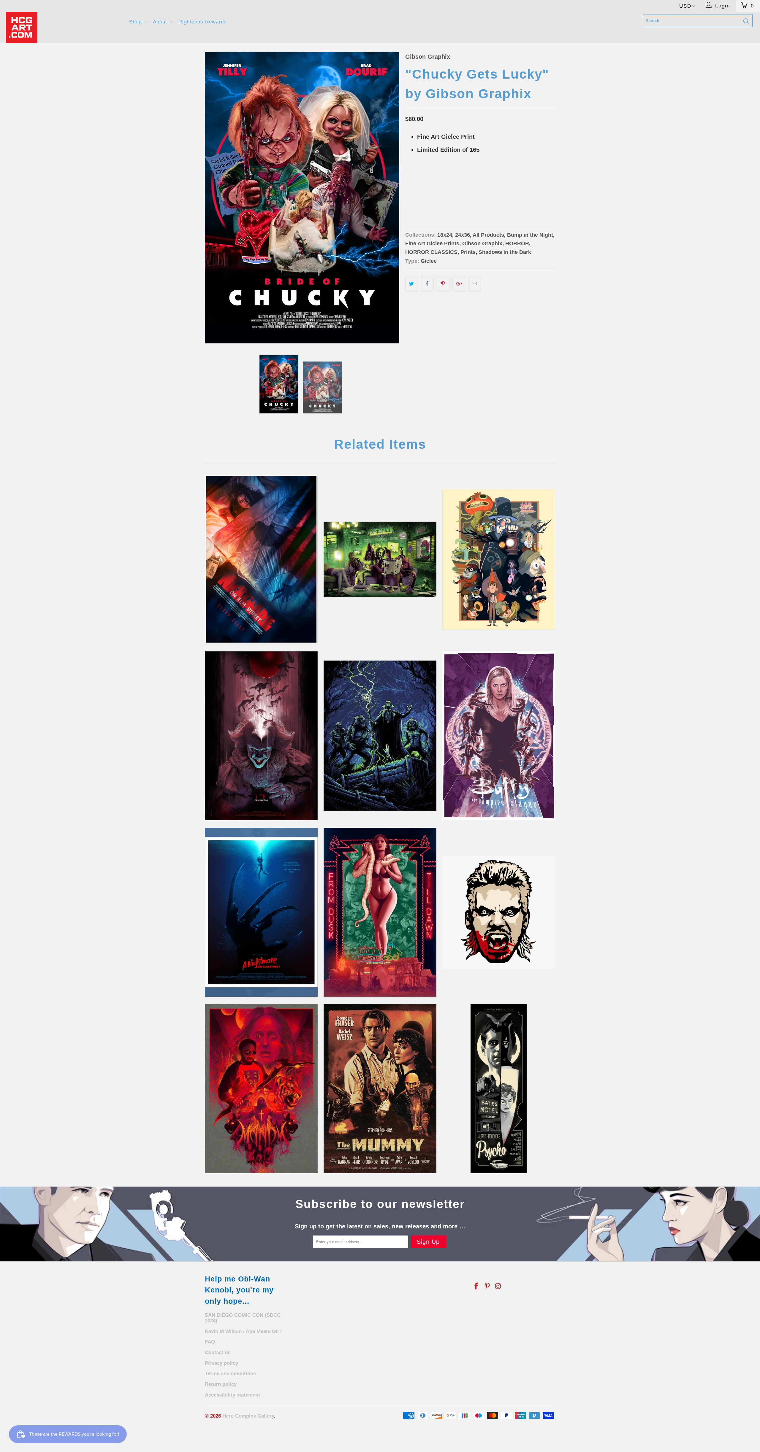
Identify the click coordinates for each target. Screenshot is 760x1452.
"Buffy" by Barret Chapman (498, 735)
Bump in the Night (530, 235)
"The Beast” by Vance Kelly (261, 1088)
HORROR (517, 243)
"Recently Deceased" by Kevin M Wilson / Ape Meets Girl (380, 559)
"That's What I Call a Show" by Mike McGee (380, 912)
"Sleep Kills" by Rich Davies (261, 559)
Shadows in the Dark (505, 252)
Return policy (221, 1384)
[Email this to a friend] (474, 284)
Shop (136, 22)
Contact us (217, 1352)
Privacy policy (221, 1363)
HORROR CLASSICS (431, 252)
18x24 (433, 194)
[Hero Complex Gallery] (64, 27)
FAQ (210, 1342)
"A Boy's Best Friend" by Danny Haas (498, 1088)
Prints (468, 252)
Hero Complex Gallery (248, 1416)
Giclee (429, 261)
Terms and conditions (230, 1373)
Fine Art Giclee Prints (432, 243)
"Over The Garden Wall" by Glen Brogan (498, 559)
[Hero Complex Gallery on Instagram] (498, 1286)
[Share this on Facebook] (427, 284)
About (161, 22)
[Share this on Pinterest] (443, 284)
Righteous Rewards (202, 22)
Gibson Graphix (427, 56)
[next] (389, 197)
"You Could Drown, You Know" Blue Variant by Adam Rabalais (261, 912)
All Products (488, 235)
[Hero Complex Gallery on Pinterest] (487, 1286)
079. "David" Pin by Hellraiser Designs (498, 912)
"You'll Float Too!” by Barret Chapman (261, 735)
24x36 (413, 194)
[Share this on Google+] (458, 284)
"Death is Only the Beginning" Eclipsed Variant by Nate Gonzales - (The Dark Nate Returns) (380, 1088)
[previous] (215, 197)
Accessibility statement (232, 1395)
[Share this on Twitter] (411, 284)
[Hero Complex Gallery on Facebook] (476, 1286)
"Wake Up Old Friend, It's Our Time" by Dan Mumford (380, 735)
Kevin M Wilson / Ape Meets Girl (243, 1331)
